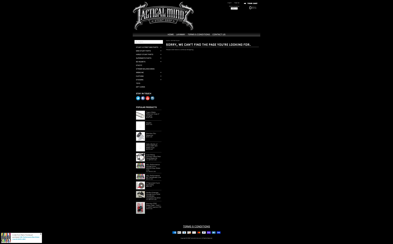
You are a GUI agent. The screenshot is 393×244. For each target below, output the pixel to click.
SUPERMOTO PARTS (143, 58)
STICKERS (139, 80)
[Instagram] (152, 98)
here (176, 49)
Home (167, 40)
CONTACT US (218, 34)
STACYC (139, 65)
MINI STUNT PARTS (143, 51)
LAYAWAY (180, 34)
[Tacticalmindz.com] (163, 27)
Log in (230, 2)
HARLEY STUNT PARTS (144, 54)
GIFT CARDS (140, 87)
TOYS (138, 83)
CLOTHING (140, 76)
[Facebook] (143, 98)
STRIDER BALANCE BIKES (145, 69)
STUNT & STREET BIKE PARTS (147, 47)
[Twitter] (138, 98)
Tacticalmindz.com (195, 238)
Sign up (236, 2)
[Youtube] (148, 98)
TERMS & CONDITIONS (199, 34)
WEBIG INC (140, 72)
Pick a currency (234, 6)
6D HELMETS (140, 62)
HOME (171, 34)
